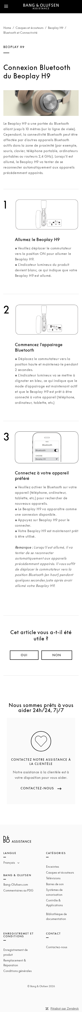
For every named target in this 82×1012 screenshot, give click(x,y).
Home (7, 27)
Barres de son (55, 884)
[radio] (24, 655)
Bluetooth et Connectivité (20, 32)
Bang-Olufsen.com (15, 884)
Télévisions (53, 878)
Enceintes (52, 866)
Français (9, 862)
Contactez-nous (56, 947)
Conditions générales (17, 971)
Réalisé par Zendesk (64, 1008)
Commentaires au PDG (18, 890)
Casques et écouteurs (30, 27)
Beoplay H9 (55, 27)
